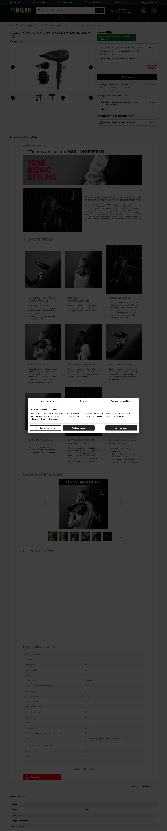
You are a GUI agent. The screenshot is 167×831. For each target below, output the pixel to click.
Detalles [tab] (83, 401)
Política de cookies (49, 419)
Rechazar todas (78, 428)
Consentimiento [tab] (47, 401)
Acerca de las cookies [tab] (120, 401)
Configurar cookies (44, 428)
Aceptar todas (121, 428)
